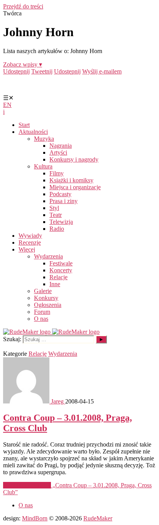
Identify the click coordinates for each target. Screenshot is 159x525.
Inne (54, 284)
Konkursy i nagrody (73, 159)
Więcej (27, 249)
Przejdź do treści (23, 6)
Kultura (43, 166)
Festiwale (61, 263)
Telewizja (61, 221)
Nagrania (60, 145)
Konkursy (46, 298)
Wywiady (30, 235)
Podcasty (60, 194)
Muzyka (44, 138)
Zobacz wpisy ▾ (22, 64)
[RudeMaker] (51, 331)
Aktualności (33, 131)
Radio (56, 228)
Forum (42, 311)
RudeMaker (97, 518)
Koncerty (60, 270)
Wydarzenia (48, 256)
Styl (54, 208)
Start (24, 125)
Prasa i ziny (63, 201)
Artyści (58, 152)
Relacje (58, 277)
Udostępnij (16, 71)
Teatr (55, 215)
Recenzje (30, 242)
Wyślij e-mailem (102, 71)
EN (7, 105)
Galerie (43, 291)
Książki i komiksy (71, 180)
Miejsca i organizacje (75, 187)
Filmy (56, 173)
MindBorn (34, 518)
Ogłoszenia (47, 305)
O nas (41, 318)
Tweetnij (41, 71)
